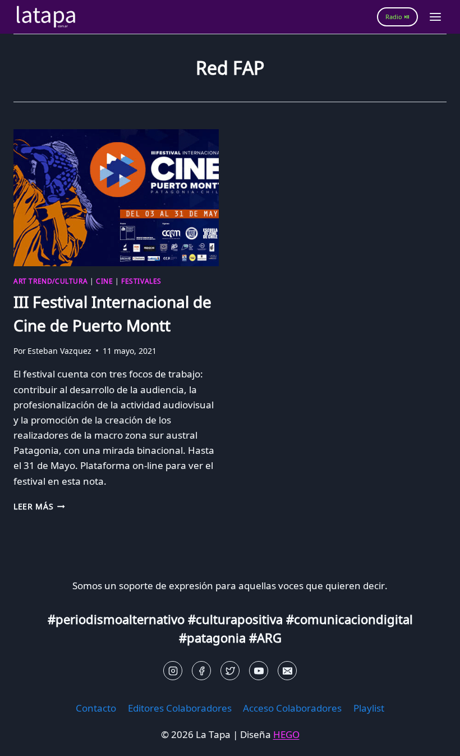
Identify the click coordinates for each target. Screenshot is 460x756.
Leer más (39, 506)
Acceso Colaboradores (292, 708)
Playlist (368, 708)
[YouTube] (258, 670)
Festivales (141, 280)
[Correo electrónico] (287, 670)
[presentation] (116, 197)
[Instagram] (172, 670)
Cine (104, 280)
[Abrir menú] (435, 16)
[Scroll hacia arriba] (28, 738)
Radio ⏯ (397, 16)
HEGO (286, 734)
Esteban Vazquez (59, 350)
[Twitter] (230, 670)
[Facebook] (201, 670)
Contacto (96, 708)
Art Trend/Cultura (50, 280)
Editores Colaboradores (180, 708)
